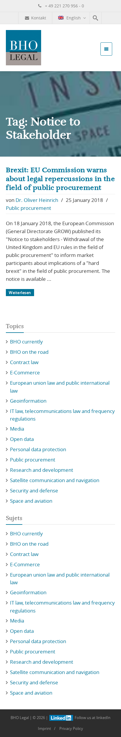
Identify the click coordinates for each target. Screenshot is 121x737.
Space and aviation (31, 500)
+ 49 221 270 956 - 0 (64, 6)
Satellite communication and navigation (54, 480)
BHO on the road (29, 351)
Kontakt (38, 18)
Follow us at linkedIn (92, 717)
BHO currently (26, 341)
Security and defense (34, 490)
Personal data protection (38, 449)
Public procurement (28, 208)
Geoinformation (28, 400)
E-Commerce (25, 372)
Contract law (24, 362)
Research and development (41, 470)
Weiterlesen (20, 292)
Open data (22, 439)
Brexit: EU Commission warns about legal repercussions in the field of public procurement (60, 179)
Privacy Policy (71, 728)
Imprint (44, 728)
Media (17, 428)
